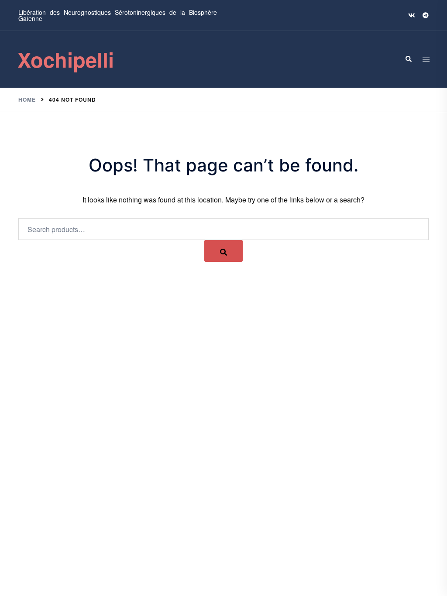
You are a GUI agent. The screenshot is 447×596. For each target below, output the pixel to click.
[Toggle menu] (426, 59)
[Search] (408, 59)
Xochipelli (65, 59)
